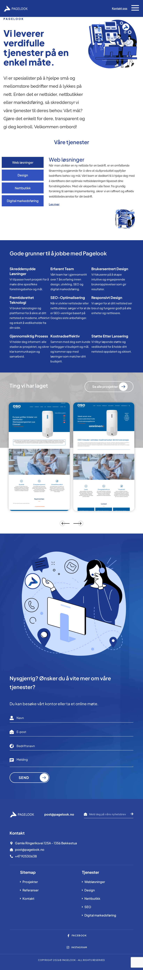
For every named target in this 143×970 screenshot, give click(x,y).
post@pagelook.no (59, 814)
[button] (135, 8)
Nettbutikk (92, 898)
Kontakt (28, 898)
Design (89, 890)
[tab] (23, 162)
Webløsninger (94, 882)
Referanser (30, 890)
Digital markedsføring (100, 915)
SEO (87, 907)
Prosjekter (30, 882)
